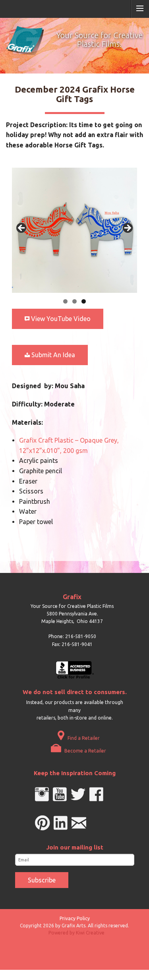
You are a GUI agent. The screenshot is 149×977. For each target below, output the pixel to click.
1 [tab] (65, 301)
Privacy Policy (75, 918)
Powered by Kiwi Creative (76, 932)
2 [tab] (74, 301)
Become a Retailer (84, 750)
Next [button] (127, 228)
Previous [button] (22, 228)
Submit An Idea (52, 354)
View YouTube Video (60, 318)
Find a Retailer (83, 738)
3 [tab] (83, 301)
